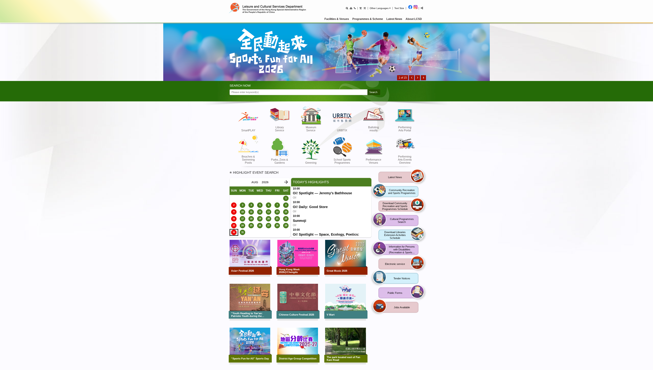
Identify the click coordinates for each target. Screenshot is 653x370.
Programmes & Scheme (367, 19)
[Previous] (411, 77)
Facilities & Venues (336, 19)
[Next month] (286, 182)
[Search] (347, 8)
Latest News (394, 19)
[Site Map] (351, 8)
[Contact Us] (355, 8)
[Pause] (423, 77)
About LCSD (414, 19)
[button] (380, 8)
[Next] (417, 77)
